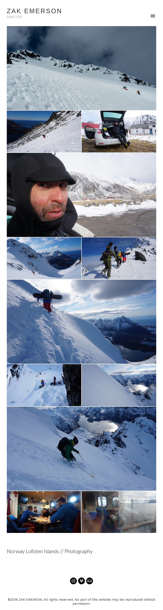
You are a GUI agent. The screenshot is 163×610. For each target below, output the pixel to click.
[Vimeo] (81, 581)
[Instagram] (73, 581)
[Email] (89, 581)
